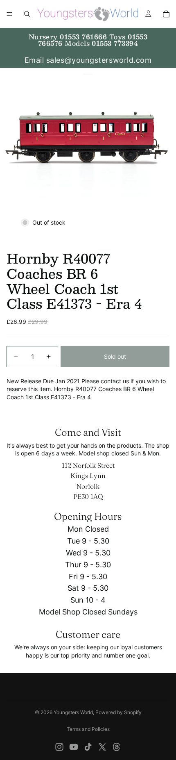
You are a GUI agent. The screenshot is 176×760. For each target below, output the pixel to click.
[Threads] (117, 747)
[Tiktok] (88, 747)
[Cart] (166, 14)
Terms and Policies (88, 729)
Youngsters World (73, 712)
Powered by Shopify (118, 712)
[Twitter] (102, 747)
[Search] (27, 14)
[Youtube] (74, 747)
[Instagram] (59, 747)
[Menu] (9, 14)
